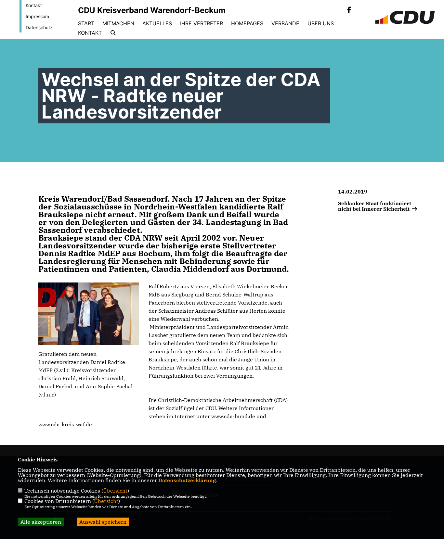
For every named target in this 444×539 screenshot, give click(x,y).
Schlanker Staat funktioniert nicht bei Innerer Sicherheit (374, 206)
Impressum (37, 16)
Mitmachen (118, 23)
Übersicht (115, 490)
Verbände (285, 23)
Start (86, 23)
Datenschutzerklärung (187, 480)
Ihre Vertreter (201, 23)
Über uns (320, 23)
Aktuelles (157, 23)
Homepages (247, 23)
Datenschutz (39, 27)
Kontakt (34, 5)
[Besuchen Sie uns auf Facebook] (349, 10)
